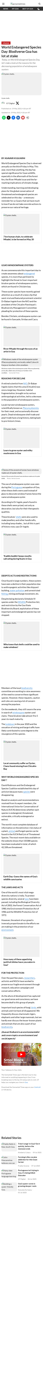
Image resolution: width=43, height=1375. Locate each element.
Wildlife (22, 602)
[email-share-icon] (23, 119)
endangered (29, 273)
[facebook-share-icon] (13, 119)
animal (12, 831)
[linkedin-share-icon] (18, 119)
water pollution (17, 590)
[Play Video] (21, 1054)
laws (27, 899)
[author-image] (3, 103)
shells (19, 517)
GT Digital (10, 103)
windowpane (18, 712)
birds (33, 1007)
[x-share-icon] (9, 119)
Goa (26, 1082)
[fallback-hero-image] (9, 1147)
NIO (25, 383)
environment (7, 930)
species (26, 791)
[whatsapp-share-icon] (4, 119)
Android (37, 1087)
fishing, (4, 593)
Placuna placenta (30, 408)
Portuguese (16, 487)
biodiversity (26, 688)
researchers (29, 978)
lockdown (10, 724)
